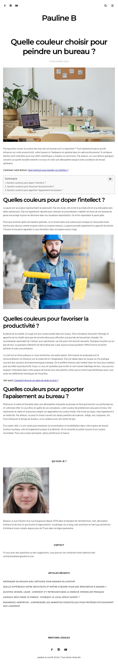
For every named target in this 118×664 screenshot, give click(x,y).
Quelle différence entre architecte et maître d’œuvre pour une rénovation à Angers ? (54, 586)
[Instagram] (10, 5)
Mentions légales (59, 637)
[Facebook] (5, 5)
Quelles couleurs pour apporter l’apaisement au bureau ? (35, 190)
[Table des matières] (110, 179)
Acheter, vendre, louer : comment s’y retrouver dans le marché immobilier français (53, 591)
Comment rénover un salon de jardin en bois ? (36, 380)
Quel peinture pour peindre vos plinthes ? (48, 170)
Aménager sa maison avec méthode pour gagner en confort (39, 581)
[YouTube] (16, 5)
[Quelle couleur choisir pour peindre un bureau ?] (59, 104)
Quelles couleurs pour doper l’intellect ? (26, 183)
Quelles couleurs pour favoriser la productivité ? (30, 186)
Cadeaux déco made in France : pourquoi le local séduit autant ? (41, 597)
